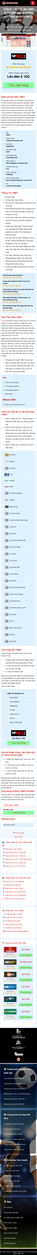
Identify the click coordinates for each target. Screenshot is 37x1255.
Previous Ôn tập (18, 833)
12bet (13, 795)
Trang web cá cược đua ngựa (14, 899)
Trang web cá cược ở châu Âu (14, 856)
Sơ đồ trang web (9, 1243)
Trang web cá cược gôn (12, 885)
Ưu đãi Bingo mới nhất (12, 921)
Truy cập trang (18, 85)
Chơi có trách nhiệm (11, 1233)
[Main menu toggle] (33, 3)
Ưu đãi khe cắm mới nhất (13, 917)
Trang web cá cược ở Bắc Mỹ (14, 866)
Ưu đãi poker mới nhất (11, 1181)
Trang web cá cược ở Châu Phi (15, 852)
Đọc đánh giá (10, 954)
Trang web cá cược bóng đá (14, 881)
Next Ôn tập (18, 837)
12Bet (3, 321)
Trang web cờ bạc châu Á (13, 849)
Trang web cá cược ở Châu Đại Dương (17, 859)
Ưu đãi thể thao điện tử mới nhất (15, 1191)
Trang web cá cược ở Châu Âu (14, 1089)
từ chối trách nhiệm (10, 1228)
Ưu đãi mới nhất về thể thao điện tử (16, 931)
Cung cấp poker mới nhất (13, 924)
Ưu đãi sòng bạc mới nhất (13, 914)
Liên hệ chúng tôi (10, 1238)
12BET (22, 97)
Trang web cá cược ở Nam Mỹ (15, 862)
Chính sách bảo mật (11, 1212)
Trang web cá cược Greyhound (15, 895)
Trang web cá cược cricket (13, 888)
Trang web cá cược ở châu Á (14, 1078)
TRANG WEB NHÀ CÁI (19, 1252)
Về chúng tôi (8, 1207)
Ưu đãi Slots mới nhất (11, 1171)
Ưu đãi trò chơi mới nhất (12, 928)
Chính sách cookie (10, 1223)
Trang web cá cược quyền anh (14, 892)
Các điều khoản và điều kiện (13, 1218)
